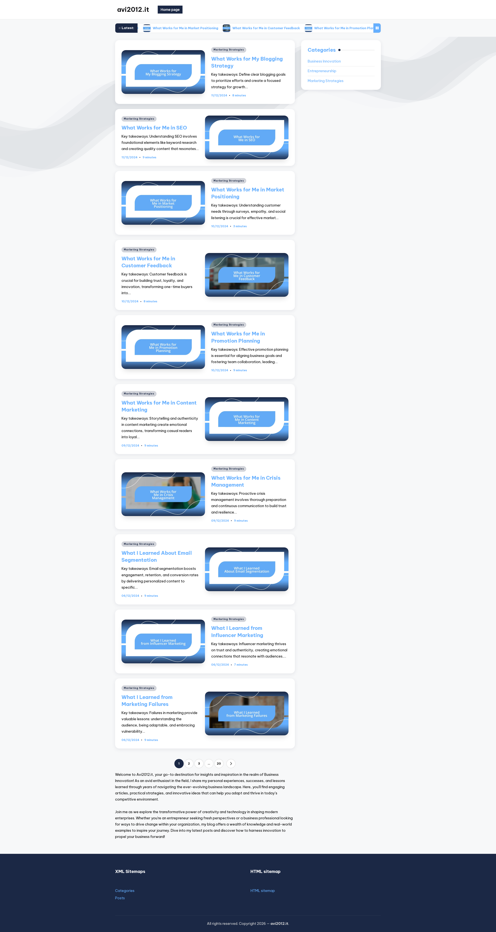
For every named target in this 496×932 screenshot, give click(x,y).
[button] (231, 763)
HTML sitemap (263, 890)
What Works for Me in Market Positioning (146, 28)
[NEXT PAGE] (231, 763)
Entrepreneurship (322, 71)
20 (219, 763)
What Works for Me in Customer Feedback (227, 28)
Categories (124, 890)
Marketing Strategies (229, 49)
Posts (120, 898)
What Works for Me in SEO (154, 127)
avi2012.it (133, 10)
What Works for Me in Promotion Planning (308, 28)
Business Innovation (324, 61)
